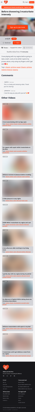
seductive (5, 125)
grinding (5, 277)
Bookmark (8, 43)
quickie (7, 252)
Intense (9, 70)
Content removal (21, 402)
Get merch (5, 388)
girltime (13, 67)
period (7, 276)
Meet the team (6, 396)
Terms (19, 400)
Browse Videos (21, 382)
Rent (18, 43)
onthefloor (24, 124)
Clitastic (23, 67)
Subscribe (5, 384)
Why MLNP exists (6, 394)
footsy (25, 328)
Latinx (15, 151)
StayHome (23, 356)
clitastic (7, 67)
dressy (9, 125)
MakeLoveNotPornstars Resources (25, 388)
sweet (18, 67)
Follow (14, 38)
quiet (26, 200)
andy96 (7, 39)
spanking (27, 176)
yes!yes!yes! (13, 224)
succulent (19, 151)
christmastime (17, 303)
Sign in (26, 2)
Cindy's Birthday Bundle (7, 386)
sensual (4, 304)
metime (4, 70)
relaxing (15, 70)
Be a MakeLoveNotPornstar (23, 386)
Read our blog (6, 398)
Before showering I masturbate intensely (17, 13)
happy (23, 200)
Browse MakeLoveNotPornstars (24, 384)
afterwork (26, 224)
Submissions (20, 396)
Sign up (4, 382)
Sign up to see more (17, 27)
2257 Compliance (21, 394)
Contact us (5, 400)
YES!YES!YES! (6, 152)
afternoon (18, 200)
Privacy (19, 398)
